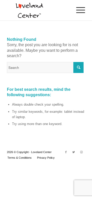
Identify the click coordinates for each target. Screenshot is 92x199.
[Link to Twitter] (73, 152)
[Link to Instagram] (81, 152)
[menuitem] (19, 157)
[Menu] (78, 10)
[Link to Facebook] (66, 152)
